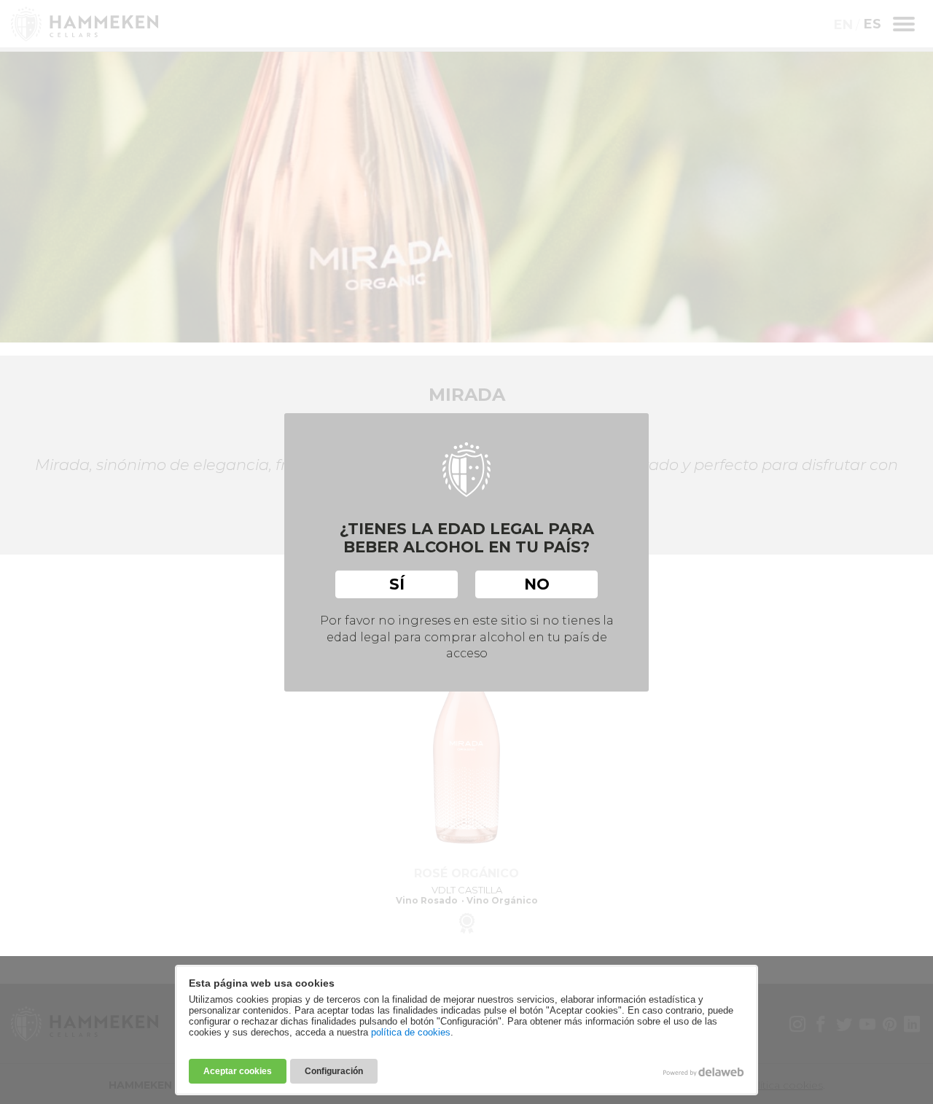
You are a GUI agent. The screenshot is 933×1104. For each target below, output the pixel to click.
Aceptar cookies (237, 1071)
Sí (397, 584)
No (537, 584)
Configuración (334, 1071)
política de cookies (410, 1032)
